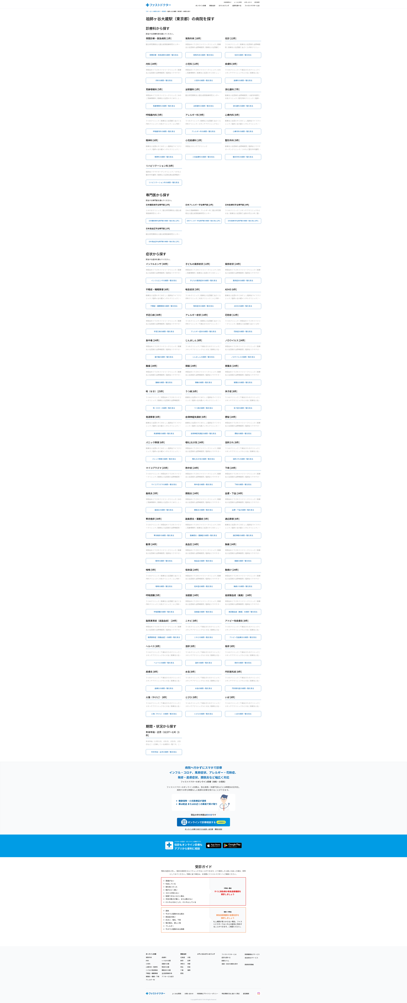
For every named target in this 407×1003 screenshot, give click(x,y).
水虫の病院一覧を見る (203, 688)
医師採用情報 (249, 964)
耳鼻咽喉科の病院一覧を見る (164, 106)
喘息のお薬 (165, 967)
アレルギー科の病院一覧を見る (203, 131)
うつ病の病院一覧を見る (203, 408)
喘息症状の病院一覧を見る (203, 306)
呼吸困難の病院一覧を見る (164, 611)
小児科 (148, 964)
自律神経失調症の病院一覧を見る (203, 433)
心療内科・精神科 (152, 967)
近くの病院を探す (155, 11)
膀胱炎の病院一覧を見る (203, 510)
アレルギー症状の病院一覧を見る (203, 331)
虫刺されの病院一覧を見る (243, 459)
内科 (147, 960)
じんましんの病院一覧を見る (203, 357)
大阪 (188, 957)
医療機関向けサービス (252, 954)
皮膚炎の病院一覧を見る (164, 688)
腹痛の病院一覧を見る (163, 382)
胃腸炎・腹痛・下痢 (152, 976)
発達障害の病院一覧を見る (164, 433)
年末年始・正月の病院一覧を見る (164, 752)
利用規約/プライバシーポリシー (207, 993)
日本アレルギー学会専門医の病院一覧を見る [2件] (203, 221)
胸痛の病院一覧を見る (243, 561)
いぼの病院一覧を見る (243, 713)
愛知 (181, 973)
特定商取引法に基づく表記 (231, 993)
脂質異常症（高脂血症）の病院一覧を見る (164, 637)
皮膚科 (164, 957)
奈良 (188, 967)
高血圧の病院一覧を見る (203, 561)
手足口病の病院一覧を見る (164, 331)
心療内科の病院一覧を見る (243, 131)
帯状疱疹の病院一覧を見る (164, 535)
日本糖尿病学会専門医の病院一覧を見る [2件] (164, 221)
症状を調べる (236, 5)
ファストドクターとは (252, 5)
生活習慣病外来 (167, 973)
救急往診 (212, 5)
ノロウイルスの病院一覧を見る (243, 357)
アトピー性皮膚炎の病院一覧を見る (243, 637)
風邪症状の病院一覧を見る (243, 280)
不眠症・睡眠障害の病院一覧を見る (164, 306)
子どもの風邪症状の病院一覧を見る (203, 280)
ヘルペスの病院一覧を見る (164, 662)
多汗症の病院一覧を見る (243, 408)
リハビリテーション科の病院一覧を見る (164, 182)
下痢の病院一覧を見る (243, 484)
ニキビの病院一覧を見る (203, 637)
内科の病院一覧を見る (163, 80)
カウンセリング (224, 5)
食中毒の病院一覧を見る (164, 357)
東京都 (164, 11)
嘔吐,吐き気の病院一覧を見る (203, 459)
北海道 (182, 957)
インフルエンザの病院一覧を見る (164, 280)
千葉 (181, 970)
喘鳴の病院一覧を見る (163, 586)
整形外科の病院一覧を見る (243, 157)
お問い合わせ (248, 2)
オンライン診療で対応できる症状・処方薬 (199, 829)
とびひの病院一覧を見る (203, 713)
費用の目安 (218, 829)
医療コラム (225, 961)
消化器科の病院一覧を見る (243, 106)
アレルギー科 (150, 980)
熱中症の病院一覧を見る (203, 484)
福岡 (188, 970)
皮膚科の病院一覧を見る (243, 80)
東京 (181, 960)
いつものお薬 (166, 960)
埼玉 (181, 967)
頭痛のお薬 (165, 964)
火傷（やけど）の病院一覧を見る (164, 713)
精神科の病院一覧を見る (164, 157)
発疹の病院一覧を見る (243, 662)
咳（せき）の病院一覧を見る (164, 408)
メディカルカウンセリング (206, 954)
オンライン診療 (201, 5)
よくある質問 (238, 2)
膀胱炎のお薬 (166, 970)
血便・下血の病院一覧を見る (243, 510)
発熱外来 (149, 957)
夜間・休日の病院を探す (230, 964)
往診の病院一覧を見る (243, 55)
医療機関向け (227, 2)
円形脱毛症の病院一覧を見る (243, 688)
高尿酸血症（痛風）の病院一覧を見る (243, 611)
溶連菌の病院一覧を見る (203, 611)
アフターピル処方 (168, 976)
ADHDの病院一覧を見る (243, 306)
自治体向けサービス (251, 958)
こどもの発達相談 (152, 970)
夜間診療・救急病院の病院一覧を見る (164, 55)
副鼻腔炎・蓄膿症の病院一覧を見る (203, 535)
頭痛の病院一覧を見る (203, 382)
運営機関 (256, 2)
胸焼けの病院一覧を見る (243, 586)
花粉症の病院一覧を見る (243, 331)
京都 (188, 964)
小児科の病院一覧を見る (203, 80)
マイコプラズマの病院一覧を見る (164, 484)
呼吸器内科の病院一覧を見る (164, 131)
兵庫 (188, 960)
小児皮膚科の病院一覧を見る (203, 157)
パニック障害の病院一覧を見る (164, 459)
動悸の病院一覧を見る (163, 561)
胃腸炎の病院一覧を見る (243, 382)
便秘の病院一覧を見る (243, 433)
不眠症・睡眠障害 (152, 973)
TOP (147, 11)
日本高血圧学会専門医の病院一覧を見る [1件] (164, 241)
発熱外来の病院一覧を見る (203, 55)
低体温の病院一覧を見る (203, 586)
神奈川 (182, 964)
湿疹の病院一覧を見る (203, 662)
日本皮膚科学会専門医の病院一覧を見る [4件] (243, 221)
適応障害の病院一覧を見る (243, 535)
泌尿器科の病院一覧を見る (203, 106)
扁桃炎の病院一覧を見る (164, 510)
